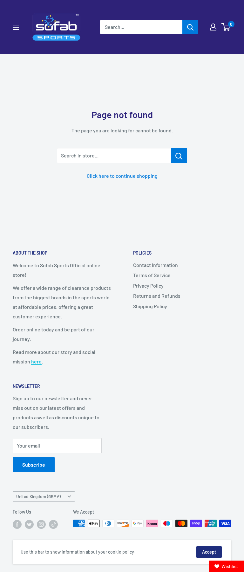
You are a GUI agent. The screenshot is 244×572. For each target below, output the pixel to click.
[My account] (213, 26)
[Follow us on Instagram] (41, 524)
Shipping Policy (150, 306)
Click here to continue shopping (122, 176)
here (36, 361)
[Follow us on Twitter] (29, 524)
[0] (226, 27)
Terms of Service (152, 275)
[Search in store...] (179, 155)
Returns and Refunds (156, 296)
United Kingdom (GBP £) (38, 496)
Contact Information (155, 265)
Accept (209, 552)
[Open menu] (16, 27)
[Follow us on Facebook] (17, 524)
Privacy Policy (148, 286)
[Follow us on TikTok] (53, 524)
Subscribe (33, 465)
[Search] (190, 27)
